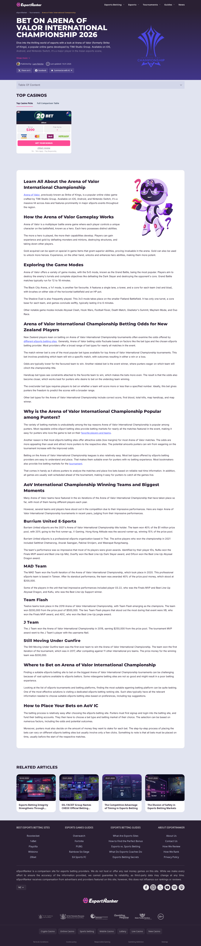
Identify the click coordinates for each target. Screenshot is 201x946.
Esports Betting (113, 4)
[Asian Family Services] (143, 917)
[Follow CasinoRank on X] (160, 887)
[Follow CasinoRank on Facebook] (146, 887)
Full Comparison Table (48, 103)
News (182, 4)
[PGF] (99, 917)
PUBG (79, 846)
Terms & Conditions (40, 942)
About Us (171, 835)
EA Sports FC (79, 857)
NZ (19, 887)
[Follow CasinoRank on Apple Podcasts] (182, 887)
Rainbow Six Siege (79, 851)
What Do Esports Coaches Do (125, 851)
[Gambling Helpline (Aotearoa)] (121, 917)
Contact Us (171, 841)
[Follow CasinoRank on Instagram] (153, 887)
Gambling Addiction (136, 942)
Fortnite (79, 841)
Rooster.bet (33, 835)
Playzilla (33, 846)
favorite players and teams (96, 432)
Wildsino (33, 851)
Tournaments (150, 4)
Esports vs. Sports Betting (125, 846)
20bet (33, 857)
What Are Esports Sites (125, 835)
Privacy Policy (171, 857)
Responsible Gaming (102, 942)
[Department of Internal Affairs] (45, 917)
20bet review (43, 148)
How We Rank (171, 851)
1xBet (33, 841)
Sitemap (165, 942)
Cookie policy (71, 942)
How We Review (171, 846)
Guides (168, 4)
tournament (75, 463)
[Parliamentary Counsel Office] (72, 917)
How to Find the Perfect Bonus (126, 841)
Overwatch (79, 835)
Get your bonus (44, 143)
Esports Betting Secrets (126, 857)
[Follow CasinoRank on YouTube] (167, 887)
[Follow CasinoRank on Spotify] (174, 887)
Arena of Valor (32, 194)
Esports (132, 4)
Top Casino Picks (24, 103)
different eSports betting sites (40, 341)
